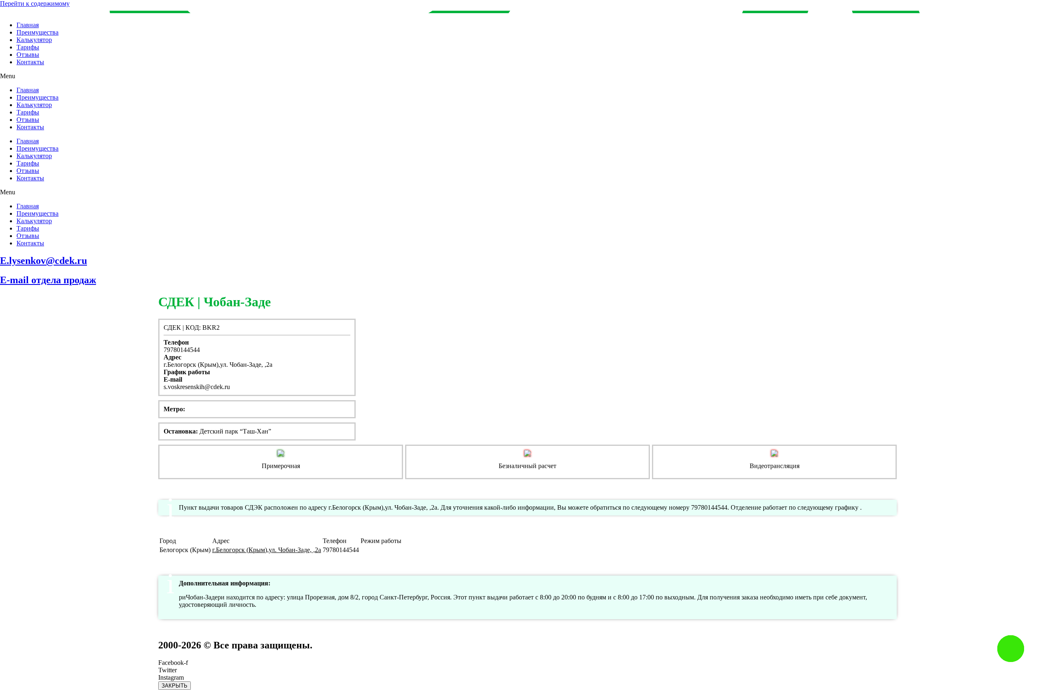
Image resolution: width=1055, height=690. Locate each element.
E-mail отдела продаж (48, 280)
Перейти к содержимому (35, 3)
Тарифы (27, 47)
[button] (527, 76)
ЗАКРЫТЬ (175, 686)
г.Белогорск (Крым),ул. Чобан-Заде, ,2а (266, 549)
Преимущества (37, 32)
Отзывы (27, 54)
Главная (27, 24)
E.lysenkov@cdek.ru (43, 260)
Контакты (30, 61)
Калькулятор (34, 39)
